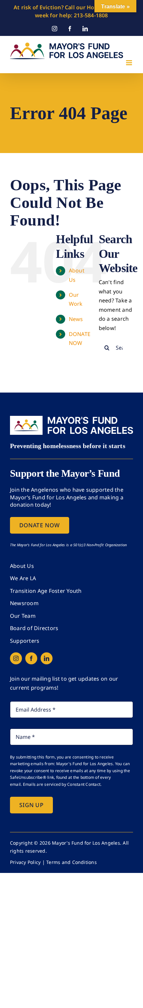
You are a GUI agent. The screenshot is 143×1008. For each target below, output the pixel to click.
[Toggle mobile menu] (129, 62)
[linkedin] (47, 658)
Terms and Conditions (71, 862)
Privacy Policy (25, 862)
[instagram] (16, 658)
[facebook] (31, 658)
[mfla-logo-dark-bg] (71, 418)
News (76, 319)
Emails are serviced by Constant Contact (61, 784)
